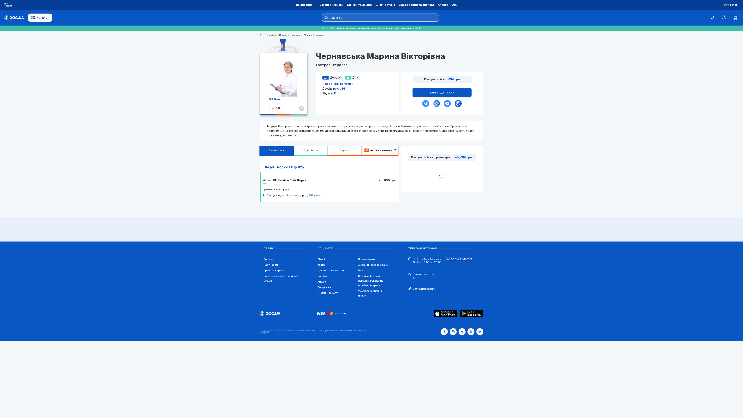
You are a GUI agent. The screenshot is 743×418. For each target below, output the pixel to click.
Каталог (43, 17)
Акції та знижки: (383, 150)
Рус (726, 4)
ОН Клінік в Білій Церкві (290, 180)
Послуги (323, 276)
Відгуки (344, 150)
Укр (734, 4)
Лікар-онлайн (366, 259)
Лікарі (321, 259)
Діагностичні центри (331, 270)
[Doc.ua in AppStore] (445, 313)
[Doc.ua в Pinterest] (479, 331)
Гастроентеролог (331, 65)
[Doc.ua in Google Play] (471, 313)
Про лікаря (310, 150)
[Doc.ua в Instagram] (453, 331)
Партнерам (271, 264)
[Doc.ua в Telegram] (462, 331)
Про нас (269, 259)
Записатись (276, 150)
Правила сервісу (274, 270)
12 (335, 93)
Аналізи (322, 281)
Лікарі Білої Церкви (275, 35)
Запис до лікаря (442, 92)
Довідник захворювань (373, 264)
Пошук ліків (325, 287)
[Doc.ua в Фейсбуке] (444, 331)
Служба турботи (461, 258)
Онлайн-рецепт (328, 292)
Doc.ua (266, 330)
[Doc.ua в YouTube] (470, 331)
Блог (361, 270)
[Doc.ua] (14, 17)
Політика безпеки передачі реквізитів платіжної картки (370, 281)
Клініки (322, 264)
